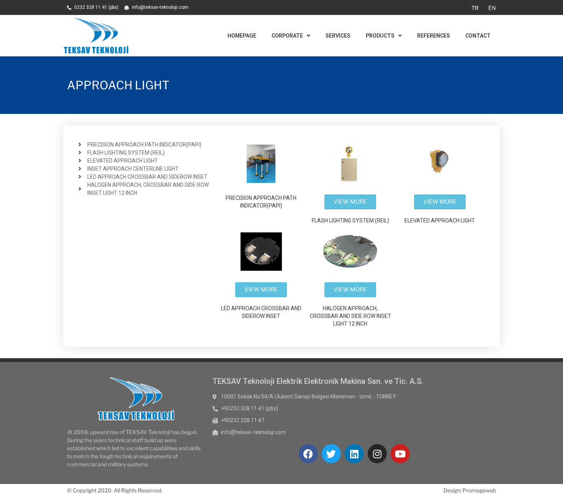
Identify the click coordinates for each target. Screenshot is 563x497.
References (433, 36)
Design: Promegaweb (470, 490)
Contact (478, 36)
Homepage (241, 36)
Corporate (287, 36)
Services (338, 36)
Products (380, 36)
